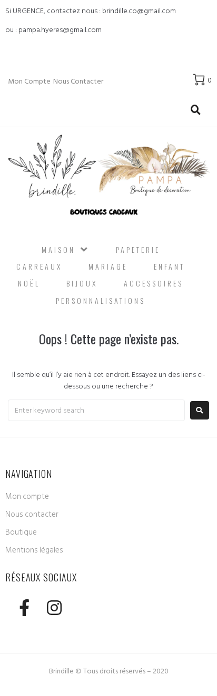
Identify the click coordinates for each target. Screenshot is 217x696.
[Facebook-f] (24, 607)
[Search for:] (96, 410)
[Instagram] (54, 607)
